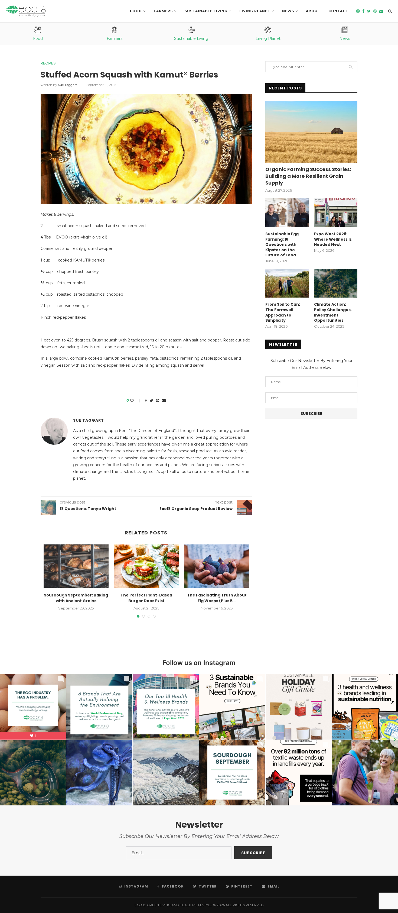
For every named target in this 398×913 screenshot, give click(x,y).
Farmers (163, 11)
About (313, 11)
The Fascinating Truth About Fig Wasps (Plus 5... (217, 598)
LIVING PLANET (254, 11)
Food (136, 11)
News (288, 11)
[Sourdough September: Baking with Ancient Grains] (76, 566)
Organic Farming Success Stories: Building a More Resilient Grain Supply (308, 176)
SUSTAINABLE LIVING (206, 11)
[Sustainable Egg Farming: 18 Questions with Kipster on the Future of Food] (287, 212)
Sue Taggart (67, 85)
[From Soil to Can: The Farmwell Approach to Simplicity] (287, 283)
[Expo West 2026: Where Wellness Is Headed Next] (335, 212)
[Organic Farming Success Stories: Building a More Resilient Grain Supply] (311, 132)
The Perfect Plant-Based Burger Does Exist (146, 598)
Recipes (48, 63)
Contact (338, 11)
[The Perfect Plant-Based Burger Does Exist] (146, 566)
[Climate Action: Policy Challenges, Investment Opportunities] (335, 283)
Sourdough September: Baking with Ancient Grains (76, 598)
